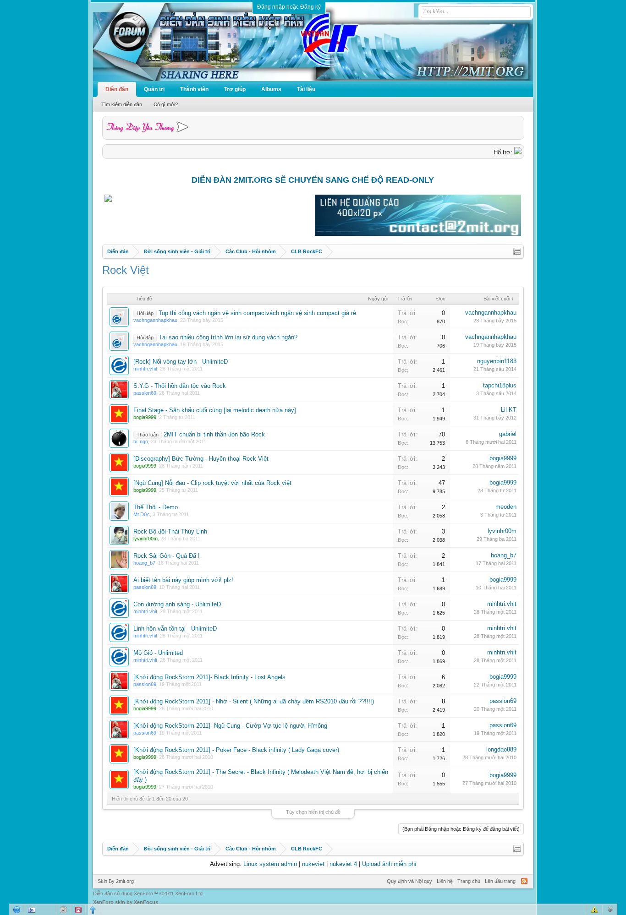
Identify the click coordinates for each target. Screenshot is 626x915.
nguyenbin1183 (496, 361)
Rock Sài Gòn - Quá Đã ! (166, 555)
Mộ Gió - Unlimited (158, 652)
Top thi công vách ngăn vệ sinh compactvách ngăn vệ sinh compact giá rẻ (257, 313)
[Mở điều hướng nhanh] (517, 251)
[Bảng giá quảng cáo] (418, 233)
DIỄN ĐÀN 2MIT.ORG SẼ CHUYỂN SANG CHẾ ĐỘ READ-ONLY (313, 180)
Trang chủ (468, 881)
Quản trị (154, 89)
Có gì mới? (166, 104)
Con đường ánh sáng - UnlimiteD (177, 604)
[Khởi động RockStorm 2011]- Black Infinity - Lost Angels (209, 677)
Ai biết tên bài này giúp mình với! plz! (183, 580)
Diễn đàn (116, 89)
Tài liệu (306, 89)
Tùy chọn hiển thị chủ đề (313, 812)
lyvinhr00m (502, 531)
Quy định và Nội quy (409, 881)
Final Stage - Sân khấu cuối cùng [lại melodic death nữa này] (214, 410)
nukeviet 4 (343, 864)
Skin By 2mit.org (116, 881)
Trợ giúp (235, 89)
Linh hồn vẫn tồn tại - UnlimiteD (175, 628)
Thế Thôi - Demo (155, 507)
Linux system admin (270, 864)
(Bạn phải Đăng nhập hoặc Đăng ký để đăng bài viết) (461, 829)
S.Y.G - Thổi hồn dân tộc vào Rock (179, 385)
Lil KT (508, 409)
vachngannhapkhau (490, 312)
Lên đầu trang (500, 881)
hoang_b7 (503, 555)
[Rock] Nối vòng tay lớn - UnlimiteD (180, 361)
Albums (271, 89)
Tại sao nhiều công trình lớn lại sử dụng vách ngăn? (228, 337)
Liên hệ (445, 881)
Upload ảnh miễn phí (389, 864)
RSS (524, 881)
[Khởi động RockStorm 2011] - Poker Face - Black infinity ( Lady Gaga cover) (236, 749)
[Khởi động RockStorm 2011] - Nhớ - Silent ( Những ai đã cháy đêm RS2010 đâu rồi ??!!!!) (253, 701)
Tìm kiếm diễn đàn (121, 104)
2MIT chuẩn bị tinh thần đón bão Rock (214, 434)
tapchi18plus (499, 385)
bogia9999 (502, 458)
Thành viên (194, 89)
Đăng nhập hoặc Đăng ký (289, 7)
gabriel (507, 433)
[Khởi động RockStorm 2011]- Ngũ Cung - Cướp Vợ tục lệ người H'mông (230, 725)
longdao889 (501, 749)
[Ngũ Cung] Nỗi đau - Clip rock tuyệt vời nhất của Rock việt (212, 482)
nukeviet (313, 864)
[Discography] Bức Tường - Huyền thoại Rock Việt (201, 458)
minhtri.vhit (501, 603)
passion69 (502, 700)
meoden (505, 506)
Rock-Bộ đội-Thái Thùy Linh (170, 531)
